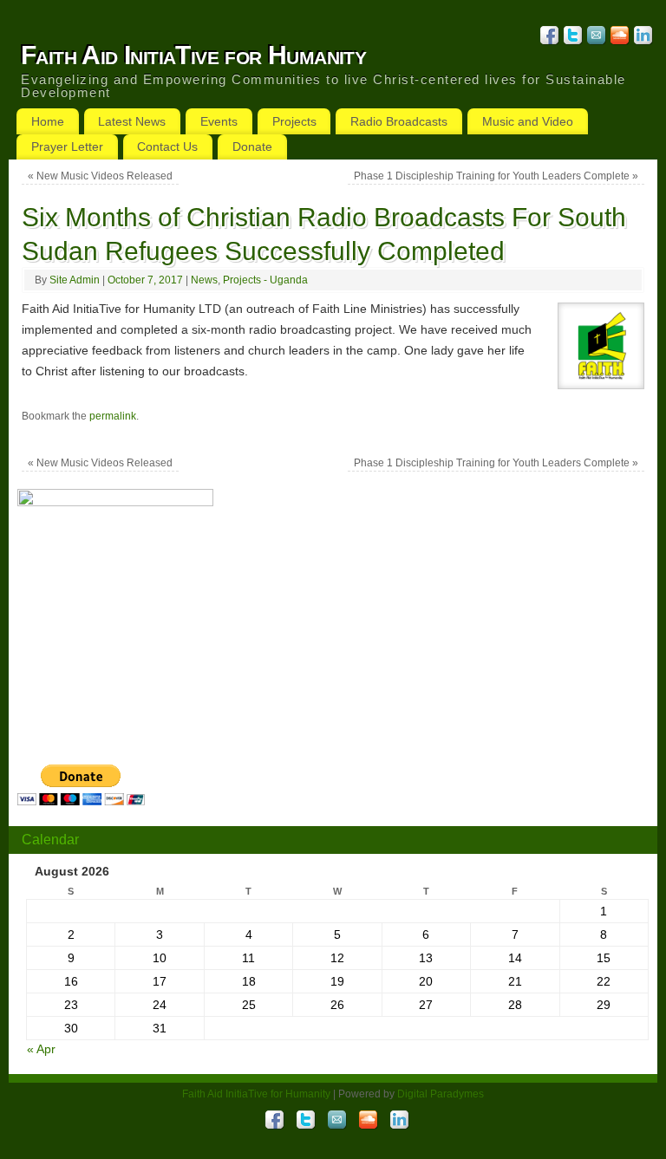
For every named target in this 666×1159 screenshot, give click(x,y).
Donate (252, 146)
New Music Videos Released (100, 176)
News (204, 280)
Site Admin (74, 280)
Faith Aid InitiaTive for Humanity (193, 55)
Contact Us (167, 146)
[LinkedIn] (641, 37)
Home (47, 121)
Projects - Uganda (265, 280)
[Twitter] (571, 37)
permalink (112, 416)
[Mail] (594, 37)
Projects (294, 121)
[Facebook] (547, 37)
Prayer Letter (67, 146)
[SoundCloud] (618, 37)
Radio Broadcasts (398, 121)
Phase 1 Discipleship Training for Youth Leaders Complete (496, 176)
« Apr (41, 1049)
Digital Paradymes (440, 1094)
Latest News (132, 121)
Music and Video (527, 121)
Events (219, 121)
